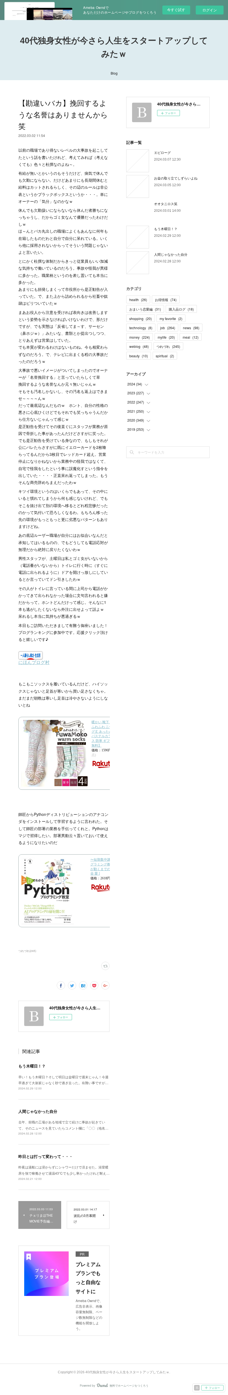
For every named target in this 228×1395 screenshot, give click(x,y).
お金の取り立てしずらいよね (175, 178)
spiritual (165, 355)
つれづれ (168, 346)
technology (140, 327)
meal (191, 337)
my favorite (171, 318)
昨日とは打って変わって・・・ (45, 1156)
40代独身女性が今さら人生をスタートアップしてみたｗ (114, 47)
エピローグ (162, 152)
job (167, 327)
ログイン (209, 10)
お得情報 (166, 299)
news (191, 327)
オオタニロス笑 (165, 203)
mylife (166, 337)
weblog (139, 346)
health (138, 299)
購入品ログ (181, 309)
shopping (140, 318)
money (139, 337)
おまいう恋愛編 (145, 309)
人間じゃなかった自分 (37, 1111)
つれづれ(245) (27, 951)
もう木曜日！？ (32, 1066)
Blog (114, 73)
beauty (138, 355)
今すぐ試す (176, 9)
